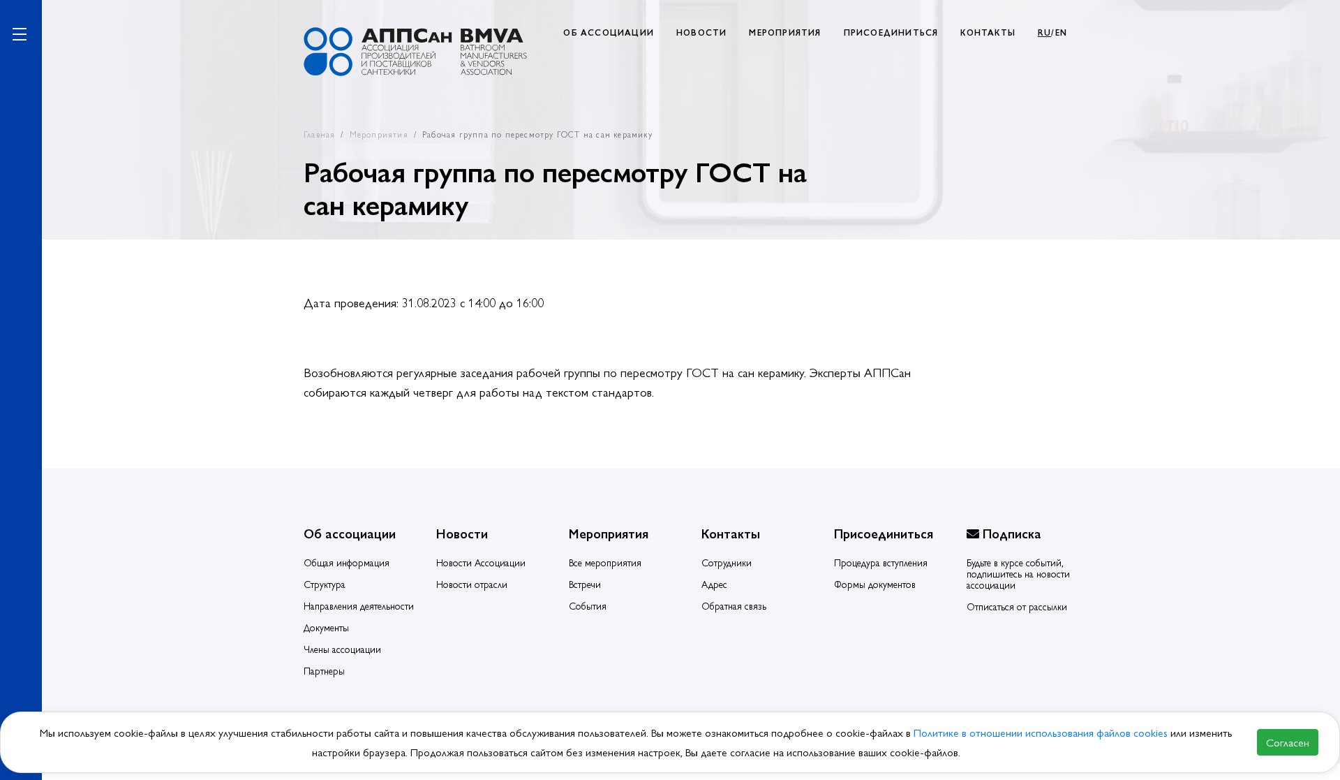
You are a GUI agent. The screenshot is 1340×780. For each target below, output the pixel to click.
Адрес (714, 583)
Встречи (585, 583)
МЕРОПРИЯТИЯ (785, 32)
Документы (326, 627)
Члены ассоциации (342, 648)
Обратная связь (733, 605)
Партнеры (324, 670)
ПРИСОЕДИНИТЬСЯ (891, 32)
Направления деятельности (359, 605)
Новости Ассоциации (481, 562)
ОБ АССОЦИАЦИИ (608, 32)
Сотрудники (726, 562)
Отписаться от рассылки (1017, 606)
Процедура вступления (881, 562)
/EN (1052, 32)
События (587, 605)
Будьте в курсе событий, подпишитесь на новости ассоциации (1018, 573)
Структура (324, 583)
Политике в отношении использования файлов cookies (1042, 732)
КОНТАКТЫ (987, 32)
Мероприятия (379, 134)
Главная (319, 134)
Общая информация (346, 562)
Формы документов (875, 583)
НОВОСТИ (701, 32)
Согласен (1287, 742)
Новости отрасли (471, 583)
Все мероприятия (605, 562)
